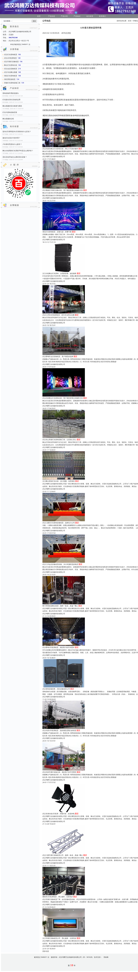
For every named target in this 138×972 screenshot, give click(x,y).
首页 (39, 16)
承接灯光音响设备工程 (12, 83)
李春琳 (106, 957)
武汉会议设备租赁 (10, 69)
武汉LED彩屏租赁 (10, 58)
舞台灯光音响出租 (10, 65)
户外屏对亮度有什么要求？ (12, 144)
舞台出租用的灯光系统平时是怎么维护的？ (18, 150)
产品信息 (51, 16)
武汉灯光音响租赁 (10, 54)
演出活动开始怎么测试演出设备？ (15, 157)
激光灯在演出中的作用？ (11, 138)
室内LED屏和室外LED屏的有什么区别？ (17, 131)
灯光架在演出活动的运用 (11, 99)
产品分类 (64, 16)
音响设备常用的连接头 (11, 93)
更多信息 (45, 951)
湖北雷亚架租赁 (9, 79)
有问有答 (89, 16)
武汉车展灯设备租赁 (11, 61)
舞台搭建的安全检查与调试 (12, 106)
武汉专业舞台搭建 (10, 72)
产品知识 (77, 16)
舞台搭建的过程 (8, 119)
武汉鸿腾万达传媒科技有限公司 (53, 156)
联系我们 (102, 16)
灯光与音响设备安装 (10, 112)
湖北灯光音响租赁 (10, 76)
